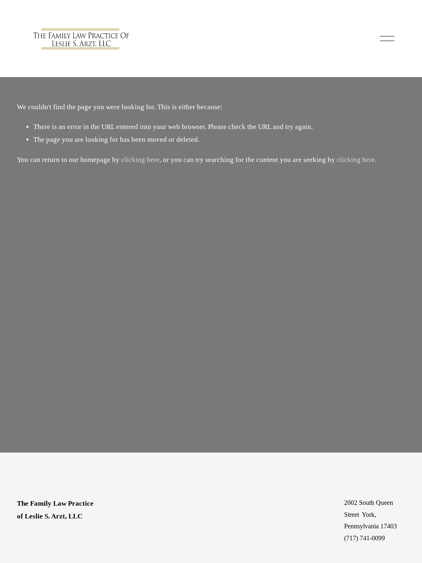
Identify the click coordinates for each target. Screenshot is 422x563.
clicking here (140, 160)
